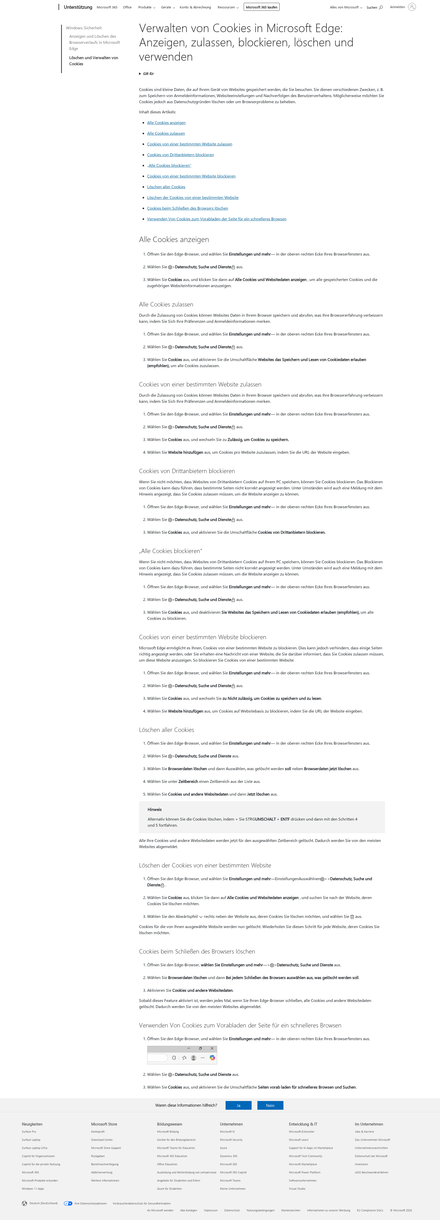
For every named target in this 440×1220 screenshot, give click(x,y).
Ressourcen (226, 7)
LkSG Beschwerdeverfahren (371, 1172)
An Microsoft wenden (160, 1210)
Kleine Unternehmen (232, 1188)
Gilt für (148, 73)
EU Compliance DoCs (370, 1210)
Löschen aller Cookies (166, 186)
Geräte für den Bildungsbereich (176, 1140)
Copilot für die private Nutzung (41, 1164)
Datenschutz (232, 1210)
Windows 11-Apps (33, 1188)
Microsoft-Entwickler (301, 1131)
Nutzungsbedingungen (260, 1210)
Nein (270, 1105)
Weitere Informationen (105, 1180)
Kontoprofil (98, 1131)
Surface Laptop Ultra (34, 1148)
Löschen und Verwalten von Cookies (93, 60)
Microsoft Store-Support (106, 1148)
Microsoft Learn (298, 1140)
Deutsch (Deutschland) (44, 1203)
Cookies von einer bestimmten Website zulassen (189, 143)
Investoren (361, 1164)
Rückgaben (98, 1156)
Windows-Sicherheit (84, 27)
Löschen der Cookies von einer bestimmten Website (193, 197)
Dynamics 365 (228, 1156)
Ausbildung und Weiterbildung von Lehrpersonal (186, 1172)
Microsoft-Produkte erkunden (40, 1180)
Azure (223, 1148)
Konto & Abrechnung (195, 7)
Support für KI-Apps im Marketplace (311, 1148)
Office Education (167, 1164)
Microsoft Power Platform (304, 1172)
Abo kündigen (188, 1210)
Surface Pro (29, 1131)
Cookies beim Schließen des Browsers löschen (187, 208)
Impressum (210, 1210)
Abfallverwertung (101, 1172)
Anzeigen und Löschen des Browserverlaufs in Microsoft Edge (94, 42)
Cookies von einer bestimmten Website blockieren (191, 176)
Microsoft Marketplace (303, 1164)
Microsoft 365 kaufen (261, 7)
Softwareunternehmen (303, 1180)
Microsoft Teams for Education (176, 1148)
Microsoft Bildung (168, 1131)
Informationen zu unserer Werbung (328, 1210)
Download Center (102, 1140)
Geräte (166, 7)
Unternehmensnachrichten (371, 1148)
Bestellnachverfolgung (104, 1164)
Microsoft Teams (230, 1180)
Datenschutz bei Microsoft (371, 1156)
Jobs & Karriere (364, 1131)
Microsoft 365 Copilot (233, 1172)
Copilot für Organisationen (38, 1156)
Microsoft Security (231, 1140)
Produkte (145, 7)
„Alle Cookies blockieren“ (169, 165)
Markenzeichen (290, 1210)
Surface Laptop (31, 1140)
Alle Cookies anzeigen (166, 122)
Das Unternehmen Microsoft (372, 1140)
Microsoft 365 (107, 7)
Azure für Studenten (169, 1188)
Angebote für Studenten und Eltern (178, 1180)
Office (127, 7)
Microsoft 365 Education (172, 1156)
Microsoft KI (227, 1131)
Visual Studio (297, 1188)
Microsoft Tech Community (305, 1156)
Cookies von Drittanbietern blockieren (180, 154)
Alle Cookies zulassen (166, 133)
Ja (238, 1105)
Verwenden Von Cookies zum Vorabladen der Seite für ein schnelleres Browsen (216, 218)
